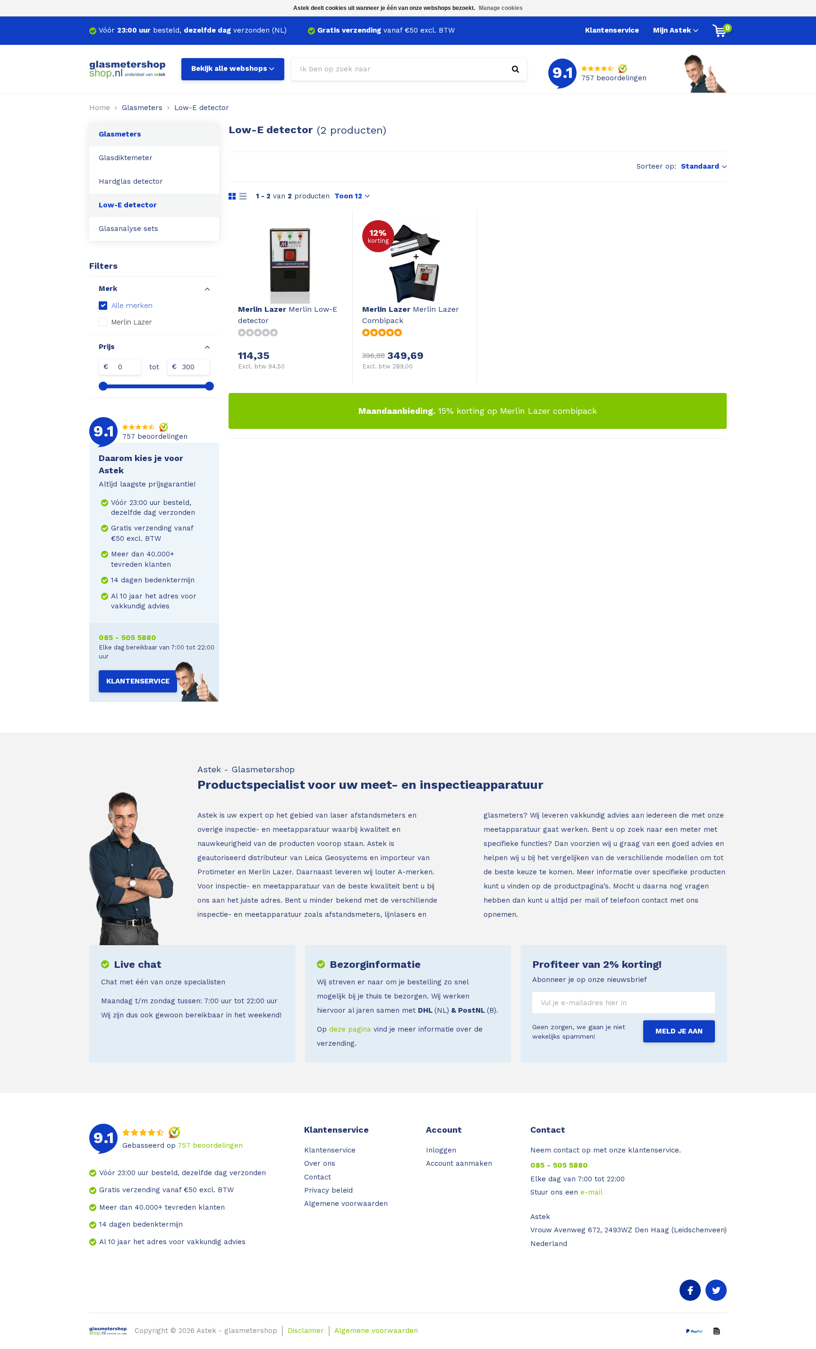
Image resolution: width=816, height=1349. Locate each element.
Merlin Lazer (131, 322)
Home (99, 107)
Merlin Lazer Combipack (410, 315)
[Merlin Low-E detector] (290, 262)
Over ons (319, 1163)
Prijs (107, 346)
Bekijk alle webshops (229, 68)
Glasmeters (142, 107)
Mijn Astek (672, 30)
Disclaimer (306, 1330)
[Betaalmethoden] (694, 1330)
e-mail (591, 1192)
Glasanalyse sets (128, 228)
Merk (108, 288)
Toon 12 (348, 196)
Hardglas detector (131, 181)
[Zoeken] (515, 69)
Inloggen (441, 1150)
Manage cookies (501, 8)
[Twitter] (716, 1290)
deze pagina (350, 1029)
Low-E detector (201, 107)
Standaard (700, 166)
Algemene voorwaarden (346, 1203)
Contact (317, 1177)
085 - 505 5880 (127, 637)
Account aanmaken (459, 1163)
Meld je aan (679, 1031)
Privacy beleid (328, 1190)
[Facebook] (690, 1290)
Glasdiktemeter (126, 158)
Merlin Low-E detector (287, 315)
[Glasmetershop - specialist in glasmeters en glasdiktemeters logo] (128, 68)
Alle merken (132, 305)
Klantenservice (612, 30)
